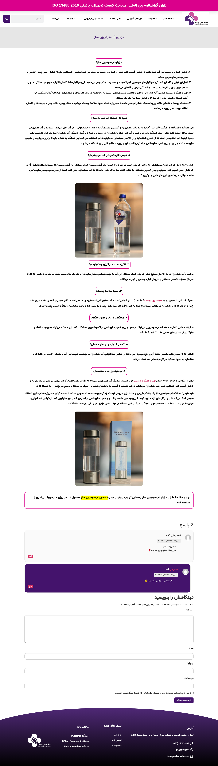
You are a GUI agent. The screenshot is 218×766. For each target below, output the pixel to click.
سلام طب (174, 569)
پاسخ (30, 556)
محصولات (152, 19)
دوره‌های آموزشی (134, 19)
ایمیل (190, 663)
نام (191, 649)
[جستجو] (6, 19)
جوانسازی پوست (153, 301)
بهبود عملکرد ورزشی (145, 381)
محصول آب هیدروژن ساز (94, 498)
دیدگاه (189, 610)
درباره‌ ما (71, 19)
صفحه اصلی (168, 19)
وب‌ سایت (189, 678)
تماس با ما (56, 19)
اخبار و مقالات (115, 19)
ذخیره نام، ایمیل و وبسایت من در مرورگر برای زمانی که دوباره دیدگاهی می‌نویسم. (153, 693)
